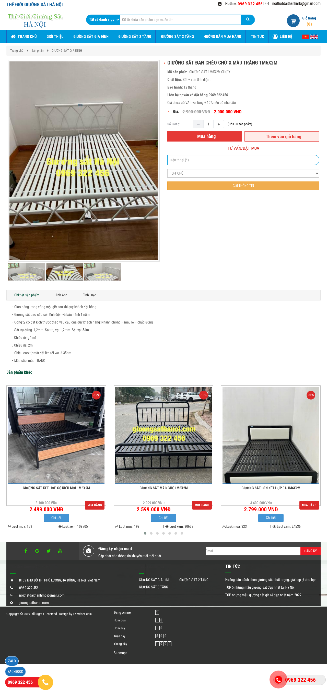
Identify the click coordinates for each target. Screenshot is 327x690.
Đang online (122, 612)
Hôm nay (119, 628)
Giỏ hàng (309, 18)
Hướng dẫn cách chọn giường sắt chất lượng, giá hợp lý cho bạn (271, 580)
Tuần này (119, 636)
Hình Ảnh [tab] (61, 295)
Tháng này (120, 644)
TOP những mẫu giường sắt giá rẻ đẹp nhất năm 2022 (263, 595)
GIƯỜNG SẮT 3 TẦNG (153, 587)
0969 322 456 (250, 3)
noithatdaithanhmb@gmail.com (296, 3)
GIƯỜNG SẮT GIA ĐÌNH (67, 50)
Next (169, 174)
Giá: (176, 112)
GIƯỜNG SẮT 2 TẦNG (193, 580)
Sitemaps (120, 653)
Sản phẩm (37, 50)
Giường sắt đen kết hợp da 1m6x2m (270, 488)
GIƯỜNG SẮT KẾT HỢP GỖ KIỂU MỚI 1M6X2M (56, 488)
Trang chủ (16, 50)
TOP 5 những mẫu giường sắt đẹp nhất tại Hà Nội (260, 587)
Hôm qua (120, 620)
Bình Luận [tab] (90, 295)
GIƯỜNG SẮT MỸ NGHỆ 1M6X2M (163, 488)
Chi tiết (56, 518)
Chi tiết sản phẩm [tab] (26, 295)
